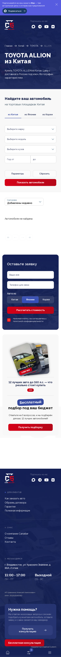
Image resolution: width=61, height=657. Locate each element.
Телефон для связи (19, 285)
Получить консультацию (27, 630)
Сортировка (12, 200)
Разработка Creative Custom (43, 647)
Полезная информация (17, 510)
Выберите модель (16, 139)
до (34, 159)
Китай (21, 46)
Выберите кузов (15, 149)
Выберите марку (15, 129)
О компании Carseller (16, 533)
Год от (10, 159)
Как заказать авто (15, 498)
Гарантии (10, 506)
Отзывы (9, 537)
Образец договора (15, 502)
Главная (8, 46)
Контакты (10, 541)
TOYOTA (34, 46)
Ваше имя (14, 275)
